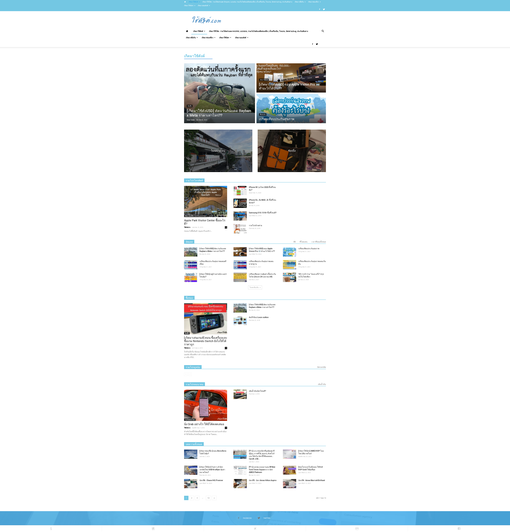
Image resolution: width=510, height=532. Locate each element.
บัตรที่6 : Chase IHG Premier (211, 480)
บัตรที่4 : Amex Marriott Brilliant (311, 480)
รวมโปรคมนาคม (190, 420)
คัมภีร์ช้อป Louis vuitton (259, 317)
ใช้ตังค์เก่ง (187, 227)
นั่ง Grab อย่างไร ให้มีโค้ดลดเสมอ (204, 424)
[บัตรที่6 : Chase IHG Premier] (190, 483)
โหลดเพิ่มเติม (254, 287)
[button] (323, 31)
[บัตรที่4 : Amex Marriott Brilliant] (289, 483)
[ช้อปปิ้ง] (292, 151)
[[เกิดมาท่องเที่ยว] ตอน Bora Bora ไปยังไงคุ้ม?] (190, 454)
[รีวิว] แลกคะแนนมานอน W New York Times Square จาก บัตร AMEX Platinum (262, 469)
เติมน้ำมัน (322, 384)
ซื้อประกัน (262, 114)
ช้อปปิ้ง (190, 106)
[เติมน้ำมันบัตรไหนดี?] (240, 394)
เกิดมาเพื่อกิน (299, 2)
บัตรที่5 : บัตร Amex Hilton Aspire (262, 480)
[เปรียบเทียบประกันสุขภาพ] (289, 252)
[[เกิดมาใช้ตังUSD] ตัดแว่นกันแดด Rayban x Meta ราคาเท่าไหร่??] (190, 252)
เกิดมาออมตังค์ (203, 5)
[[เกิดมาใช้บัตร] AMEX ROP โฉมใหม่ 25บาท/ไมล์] (289, 454)
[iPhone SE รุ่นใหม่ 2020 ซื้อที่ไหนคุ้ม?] (240, 190)
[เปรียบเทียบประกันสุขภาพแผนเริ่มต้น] (289, 264)
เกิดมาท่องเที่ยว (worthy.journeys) (196, 216)
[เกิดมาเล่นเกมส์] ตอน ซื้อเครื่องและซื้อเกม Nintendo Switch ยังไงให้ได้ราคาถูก (205, 341)
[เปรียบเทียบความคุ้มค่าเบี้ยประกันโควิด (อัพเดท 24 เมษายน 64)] (240, 277)
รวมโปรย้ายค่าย (255, 225)
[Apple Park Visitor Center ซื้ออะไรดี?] (205, 201)
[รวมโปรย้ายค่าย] (240, 228)
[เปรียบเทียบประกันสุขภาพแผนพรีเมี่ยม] (190, 264)
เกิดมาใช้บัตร (188, 5)
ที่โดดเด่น (303, 242)
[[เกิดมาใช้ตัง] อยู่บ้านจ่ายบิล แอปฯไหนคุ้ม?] (190, 277)
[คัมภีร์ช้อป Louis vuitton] (240, 320)
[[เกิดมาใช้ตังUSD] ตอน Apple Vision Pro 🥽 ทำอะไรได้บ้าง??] (240, 252)
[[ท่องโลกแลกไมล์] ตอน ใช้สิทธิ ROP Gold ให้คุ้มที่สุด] (289, 470)
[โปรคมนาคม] (218, 151)
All (295, 242)
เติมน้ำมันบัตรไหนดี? (257, 391)
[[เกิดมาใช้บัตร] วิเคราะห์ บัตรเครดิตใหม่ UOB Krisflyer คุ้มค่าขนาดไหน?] (190, 470)
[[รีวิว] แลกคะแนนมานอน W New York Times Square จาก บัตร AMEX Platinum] (240, 470)
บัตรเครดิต (321, 367)
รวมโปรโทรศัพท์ (194, 180)
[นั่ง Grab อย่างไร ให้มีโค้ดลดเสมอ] (205, 405)
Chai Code (191, 120)
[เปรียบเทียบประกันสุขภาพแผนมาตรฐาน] (240, 264)
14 (208, 498)
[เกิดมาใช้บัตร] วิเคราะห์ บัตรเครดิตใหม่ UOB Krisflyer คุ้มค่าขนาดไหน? (212, 469)
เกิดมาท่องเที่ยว (313, 2)
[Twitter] (324, 9)
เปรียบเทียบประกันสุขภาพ (308, 248)
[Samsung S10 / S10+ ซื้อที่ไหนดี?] (240, 216)
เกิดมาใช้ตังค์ (193, 2)
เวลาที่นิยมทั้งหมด (318, 242)
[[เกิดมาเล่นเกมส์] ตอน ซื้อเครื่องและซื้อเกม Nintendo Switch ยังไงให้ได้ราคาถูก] (205, 318)
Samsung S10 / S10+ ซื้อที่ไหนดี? (263, 213)
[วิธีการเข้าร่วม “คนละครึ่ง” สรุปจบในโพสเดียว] (289, 277)
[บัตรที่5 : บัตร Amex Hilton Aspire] (240, 483)
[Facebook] (320, 9)
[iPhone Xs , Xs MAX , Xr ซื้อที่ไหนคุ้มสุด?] (240, 203)
